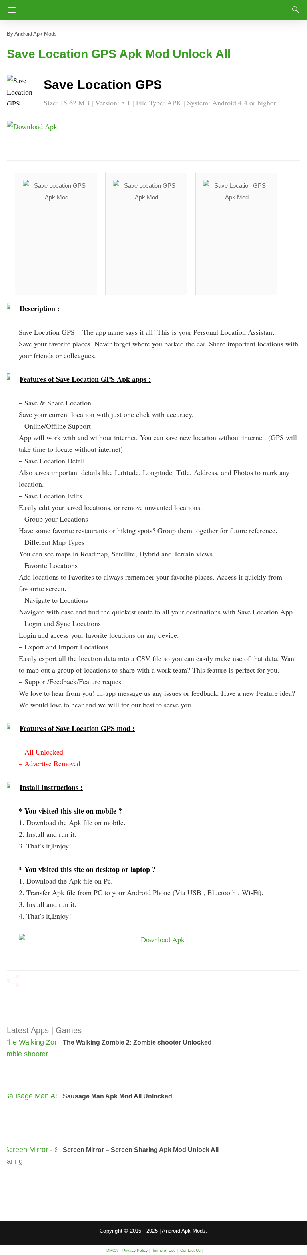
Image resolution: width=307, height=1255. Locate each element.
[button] (23, 91)
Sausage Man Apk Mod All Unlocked (117, 1096)
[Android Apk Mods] (153, 7)
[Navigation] (10, 10)
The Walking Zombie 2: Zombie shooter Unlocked (137, 1042)
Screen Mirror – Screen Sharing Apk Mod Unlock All (141, 1149)
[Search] (294, 9)
